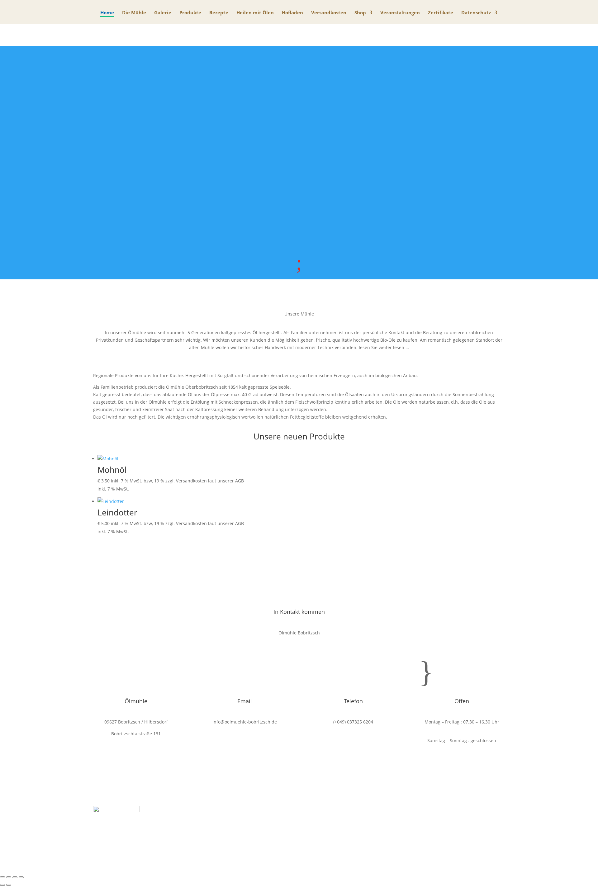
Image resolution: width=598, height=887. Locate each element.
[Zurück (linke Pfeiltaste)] (2, 885)
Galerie (162, 13)
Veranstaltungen (400, 13)
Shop (360, 13)
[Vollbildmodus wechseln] (8, 877)
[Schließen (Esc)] (21, 877)
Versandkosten (328, 13)
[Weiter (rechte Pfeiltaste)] (8, 885)
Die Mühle (134, 13)
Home (107, 13)
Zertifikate (440, 13)
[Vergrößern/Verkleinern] (2, 877)
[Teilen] (14, 877)
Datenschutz (476, 13)
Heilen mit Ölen (255, 13)
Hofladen (292, 13)
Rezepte (218, 13)
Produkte (190, 13)
